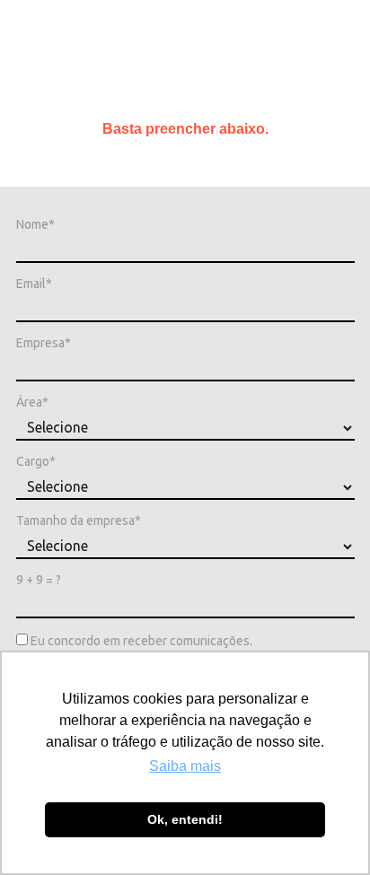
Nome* (35, 224)
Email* (34, 283)
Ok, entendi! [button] (185, 819)
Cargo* (36, 461)
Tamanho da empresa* (78, 520)
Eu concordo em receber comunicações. (140, 641)
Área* (32, 402)
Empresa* (43, 343)
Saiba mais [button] (185, 766)
